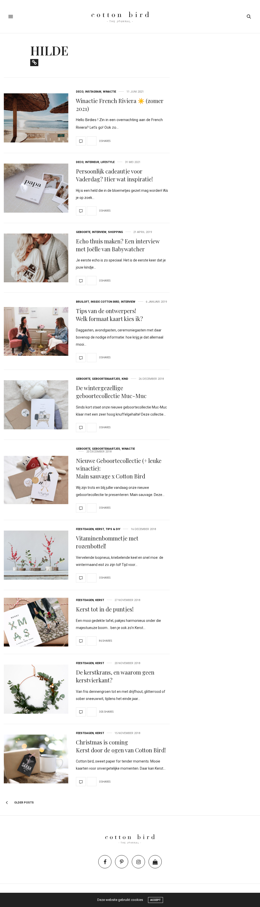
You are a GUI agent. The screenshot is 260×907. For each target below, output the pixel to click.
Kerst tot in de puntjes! (105, 609)
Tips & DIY (113, 529)
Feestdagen (85, 529)
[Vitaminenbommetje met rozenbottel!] (36, 555)
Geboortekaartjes (106, 378)
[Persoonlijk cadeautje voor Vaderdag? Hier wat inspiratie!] (36, 188)
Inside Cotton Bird (105, 301)
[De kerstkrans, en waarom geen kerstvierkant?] (36, 689)
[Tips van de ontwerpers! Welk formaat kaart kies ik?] (36, 331)
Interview (99, 232)
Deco (80, 91)
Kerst (99, 529)
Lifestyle (108, 162)
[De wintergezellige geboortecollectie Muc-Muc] (36, 404)
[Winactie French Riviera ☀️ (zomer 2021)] (36, 117)
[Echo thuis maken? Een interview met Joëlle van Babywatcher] (36, 258)
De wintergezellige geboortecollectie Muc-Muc (111, 392)
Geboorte (83, 232)
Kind (125, 378)
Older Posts (23, 802)
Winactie (109, 91)
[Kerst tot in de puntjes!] (36, 622)
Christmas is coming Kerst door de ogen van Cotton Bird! (121, 746)
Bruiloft (82, 301)
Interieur (92, 162)
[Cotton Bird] (130, 16)
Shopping (115, 232)
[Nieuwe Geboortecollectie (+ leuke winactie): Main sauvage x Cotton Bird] (36, 480)
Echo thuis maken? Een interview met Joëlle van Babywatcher (117, 245)
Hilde (49, 50)
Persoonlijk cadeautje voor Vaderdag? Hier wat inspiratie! (114, 175)
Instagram (93, 91)
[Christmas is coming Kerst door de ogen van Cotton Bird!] (36, 759)
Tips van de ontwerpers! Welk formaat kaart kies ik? (109, 315)
